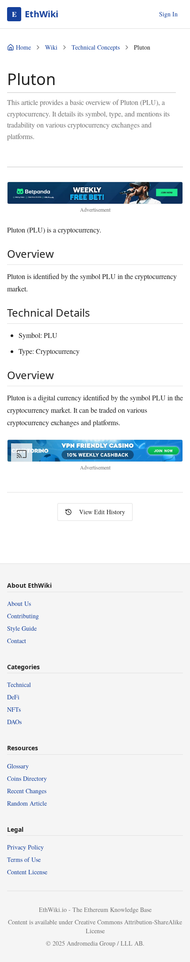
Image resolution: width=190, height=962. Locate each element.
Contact (16, 640)
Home (23, 47)
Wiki (51, 47)
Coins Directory (27, 778)
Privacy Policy (25, 847)
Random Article (27, 803)
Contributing (23, 616)
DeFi (13, 697)
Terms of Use (24, 859)
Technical (19, 684)
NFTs (14, 709)
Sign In (168, 14)
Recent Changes (26, 791)
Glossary (18, 766)
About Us (19, 603)
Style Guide (22, 628)
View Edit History (102, 512)
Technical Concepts (96, 47)
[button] (95, 193)
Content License (27, 872)
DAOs (14, 722)
